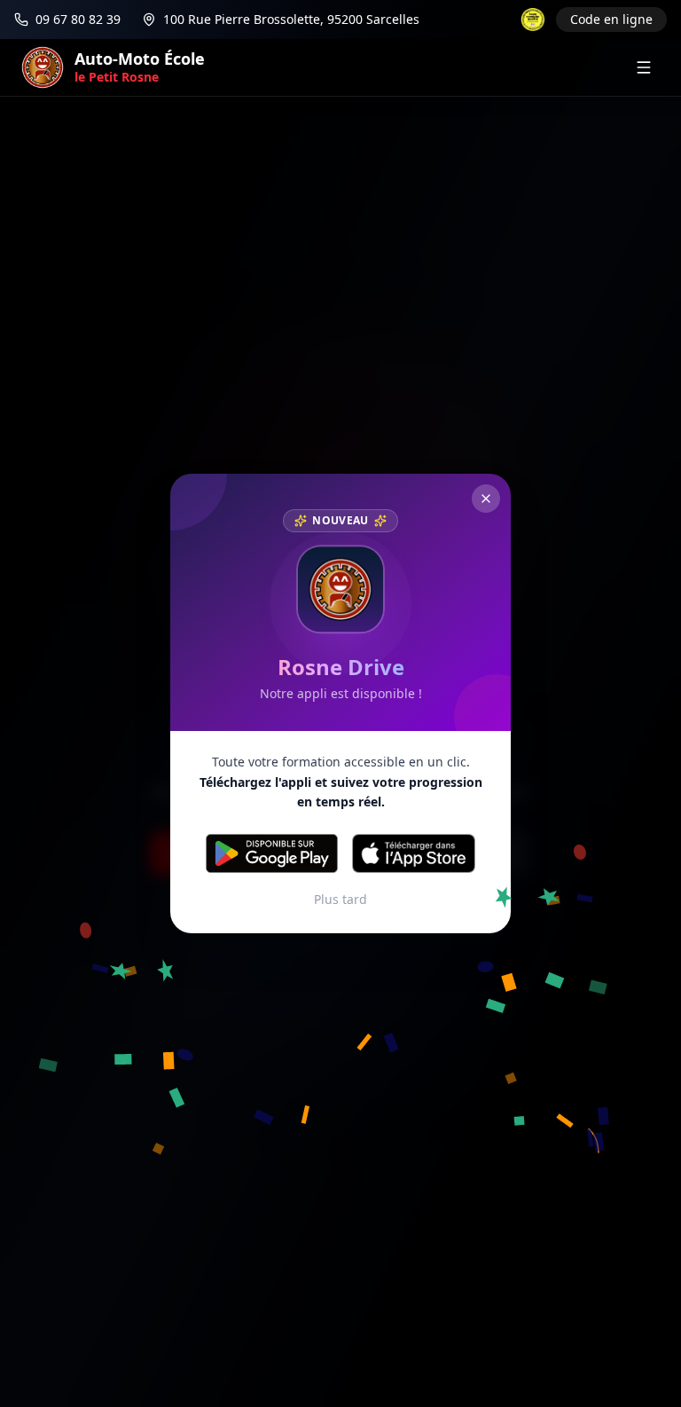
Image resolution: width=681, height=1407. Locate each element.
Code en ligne (611, 19)
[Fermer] (486, 498)
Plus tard (340, 899)
